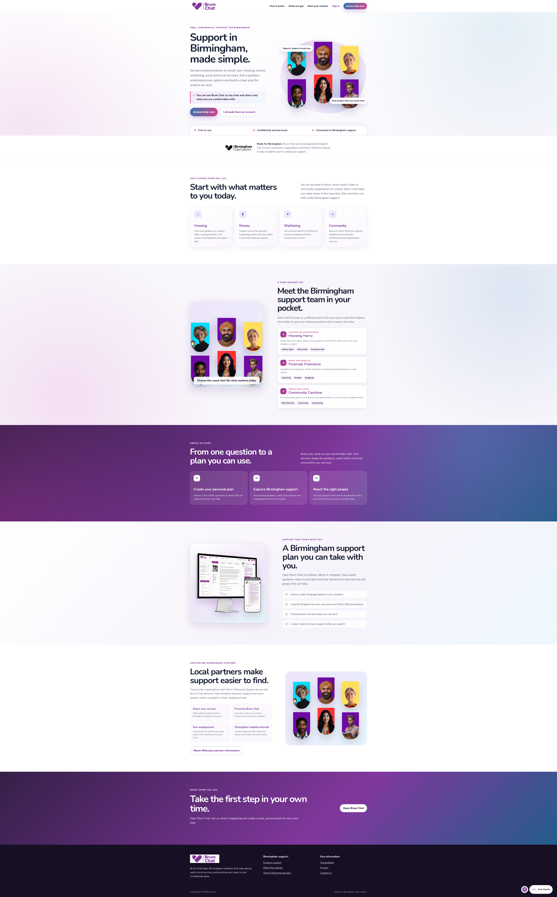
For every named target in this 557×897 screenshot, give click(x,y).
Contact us (326, 873)
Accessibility (327, 862)
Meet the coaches (273, 867)
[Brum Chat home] (204, 6)
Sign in (335, 6)
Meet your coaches (318, 6)
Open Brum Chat (353, 808)
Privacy (324, 867)
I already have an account (239, 112)
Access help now (355, 6)
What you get (296, 6)
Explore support (272, 862)
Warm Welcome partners (277, 873)
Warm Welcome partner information (216, 750)
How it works (277, 6)
